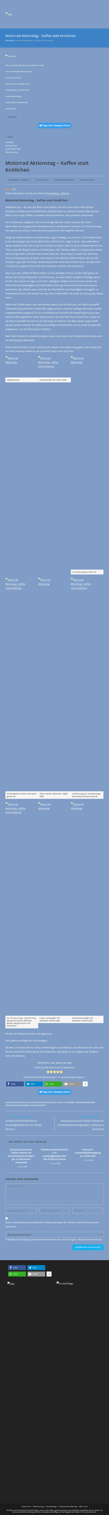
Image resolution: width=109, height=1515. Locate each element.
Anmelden (9, 142)
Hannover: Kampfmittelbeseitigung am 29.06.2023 (88, 1153)
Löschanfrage (51, 1506)
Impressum (26, 1506)
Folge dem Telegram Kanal (56, 125)
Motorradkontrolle (47, 1102)
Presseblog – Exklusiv (58, 193)
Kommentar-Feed (12, 149)
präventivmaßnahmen (85, 1102)
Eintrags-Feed (11, 145)
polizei (60, 1102)
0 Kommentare (87, 179)
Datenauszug (38, 1506)
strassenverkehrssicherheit (17, 1105)
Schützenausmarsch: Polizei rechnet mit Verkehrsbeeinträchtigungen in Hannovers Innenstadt (21, 1156)
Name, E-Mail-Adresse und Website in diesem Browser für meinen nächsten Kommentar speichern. (52, 1224)
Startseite (9, 40)
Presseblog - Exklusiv (19, 179)
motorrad (33, 1102)
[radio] (48, 1072)
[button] (15, 1083)
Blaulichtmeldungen (64, 179)
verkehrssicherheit (38, 1105)
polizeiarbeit (69, 1102)
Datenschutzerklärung (68, 1506)
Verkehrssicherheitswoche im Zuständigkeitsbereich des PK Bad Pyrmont (54, 1154)
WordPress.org (11, 152)
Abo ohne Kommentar (90, 1239)
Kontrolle (23, 1102)
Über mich (83, 1506)
